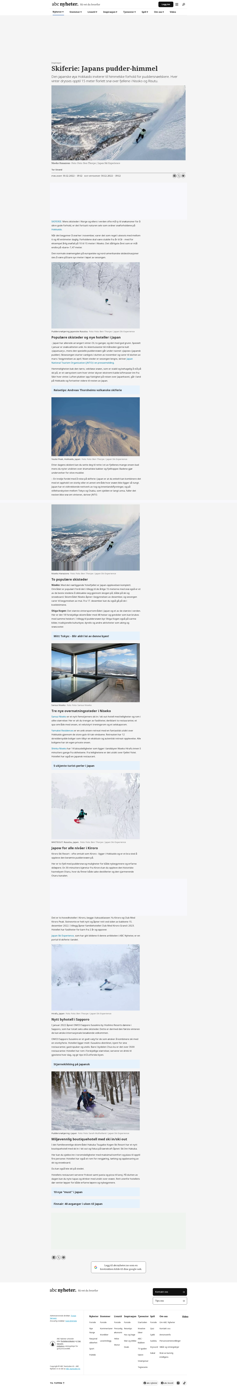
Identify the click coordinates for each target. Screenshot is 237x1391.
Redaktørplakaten (68, 1341)
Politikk (92, 1354)
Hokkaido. (56, 229)
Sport (91, 1348)
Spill (144, 11)
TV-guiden (142, 1348)
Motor (117, 1344)
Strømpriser (143, 1361)
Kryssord (154, 1347)
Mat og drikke (130, 1340)
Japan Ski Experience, (62, 935)
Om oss (158, 11)
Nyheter (57, 11)
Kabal (152, 1353)
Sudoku (153, 1340)
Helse (116, 1338)
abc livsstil (168, 1383)
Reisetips (128, 1328)
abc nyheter (152, 1383)
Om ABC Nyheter (167, 1322)
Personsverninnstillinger (170, 1340)
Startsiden (142, 1322)
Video (173, 11)
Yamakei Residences (62, 730)
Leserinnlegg (105, 1340)
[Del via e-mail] (183, 176)
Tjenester (128, 11)
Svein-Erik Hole (71, 1321)
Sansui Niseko (58, 716)
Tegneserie (143, 1367)
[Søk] (183, 4)
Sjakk (152, 1334)
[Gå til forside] (104, 4)
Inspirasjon (109, 11)
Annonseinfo (165, 1334)
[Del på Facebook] (174, 176)
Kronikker (104, 1334)
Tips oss (159, 1300)
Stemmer (75, 11)
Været (140, 1354)
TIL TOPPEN (56, 1383)
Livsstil (91, 11)
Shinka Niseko (59, 748)
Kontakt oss (161, 1291)
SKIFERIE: (56, 221)
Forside (92, 1322)
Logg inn (166, 4)
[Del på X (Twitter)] (179, 176)
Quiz (152, 1328)
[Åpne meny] (176, 4)
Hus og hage (129, 1334)
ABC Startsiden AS (73, 1369)
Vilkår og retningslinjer (169, 1347)
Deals (126, 1347)
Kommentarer (106, 1328)
